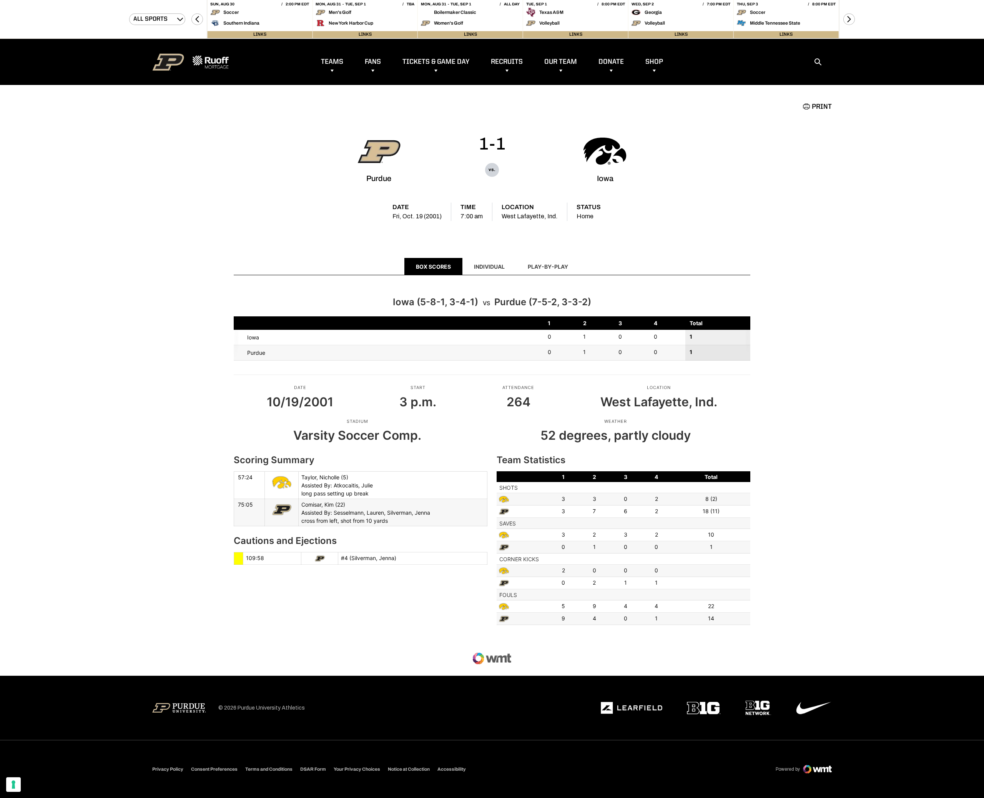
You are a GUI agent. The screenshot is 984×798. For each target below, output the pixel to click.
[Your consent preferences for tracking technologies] (13, 784)
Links (259, 34)
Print (822, 106)
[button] (197, 19)
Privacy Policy (167, 769)
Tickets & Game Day (435, 61)
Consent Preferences (214, 769)
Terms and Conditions (269, 769)
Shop (654, 61)
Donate (611, 61)
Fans (373, 61)
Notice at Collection (409, 769)
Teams (332, 61)
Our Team (560, 61)
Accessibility (451, 769)
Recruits (507, 61)
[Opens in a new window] (631, 708)
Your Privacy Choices (357, 769)
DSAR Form (313, 769)
